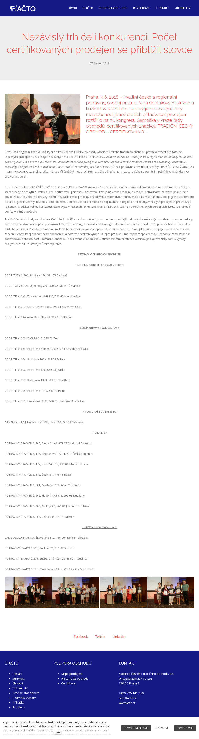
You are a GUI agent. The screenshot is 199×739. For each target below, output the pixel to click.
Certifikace (68, 683)
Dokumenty (20, 688)
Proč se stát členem (25, 693)
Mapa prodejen (71, 674)
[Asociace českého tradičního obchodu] (23, 8)
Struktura (18, 678)
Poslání (17, 674)
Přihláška (18, 702)
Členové (17, 683)
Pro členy (18, 707)
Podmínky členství (24, 698)
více (57, 732)
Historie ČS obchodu (74, 678)
